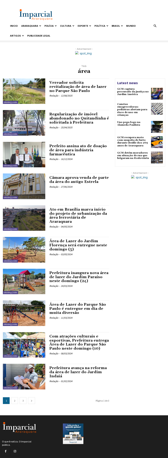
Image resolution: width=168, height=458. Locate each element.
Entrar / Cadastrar (17, 2)
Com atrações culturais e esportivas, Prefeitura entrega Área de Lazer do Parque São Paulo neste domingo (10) (79, 342)
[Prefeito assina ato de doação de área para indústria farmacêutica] (24, 154)
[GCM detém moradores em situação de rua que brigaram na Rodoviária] (157, 157)
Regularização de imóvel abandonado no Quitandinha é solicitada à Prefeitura (79, 118)
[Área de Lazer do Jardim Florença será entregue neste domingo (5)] (24, 249)
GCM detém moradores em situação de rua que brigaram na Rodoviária (133, 155)
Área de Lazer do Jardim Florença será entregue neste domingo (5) (78, 245)
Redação (53, 95)
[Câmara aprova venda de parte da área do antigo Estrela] (24, 186)
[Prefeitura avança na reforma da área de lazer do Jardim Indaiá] (24, 376)
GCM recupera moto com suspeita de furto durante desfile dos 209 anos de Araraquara (132, 141)
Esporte (83, 25)
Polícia (49, 25)
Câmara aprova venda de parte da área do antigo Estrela (79, 179)
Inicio (14, 25)
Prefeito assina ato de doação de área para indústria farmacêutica (78, 150)
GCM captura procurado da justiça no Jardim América (133, 91)
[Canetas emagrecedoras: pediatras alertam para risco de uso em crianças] (157, 109)
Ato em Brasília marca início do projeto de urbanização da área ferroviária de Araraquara (78, 215)
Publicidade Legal (38, 35)
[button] (155, 26)
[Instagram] (14, 451)
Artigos (15, 35)
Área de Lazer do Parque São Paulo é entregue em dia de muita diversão (77, 308)
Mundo (131, 25)
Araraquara (29, 25)
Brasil (116, 25)
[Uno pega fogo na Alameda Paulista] (157, 127)
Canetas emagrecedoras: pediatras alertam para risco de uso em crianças (132, 110)
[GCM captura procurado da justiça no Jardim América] (157, 94)
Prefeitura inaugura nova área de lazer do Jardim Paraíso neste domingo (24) (78, 277)
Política (99, 25)
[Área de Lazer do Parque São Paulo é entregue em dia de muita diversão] (24, 313)
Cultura (65, 25)
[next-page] (31, 400)
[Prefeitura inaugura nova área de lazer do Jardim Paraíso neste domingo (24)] (24, 281)
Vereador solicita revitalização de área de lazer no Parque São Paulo (78, 86)
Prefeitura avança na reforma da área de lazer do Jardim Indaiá (78, 372)
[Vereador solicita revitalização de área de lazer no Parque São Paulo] (24, 91)
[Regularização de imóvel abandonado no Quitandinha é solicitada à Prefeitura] (24, 122)
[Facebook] (5, 451)
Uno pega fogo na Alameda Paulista (128, 123)
